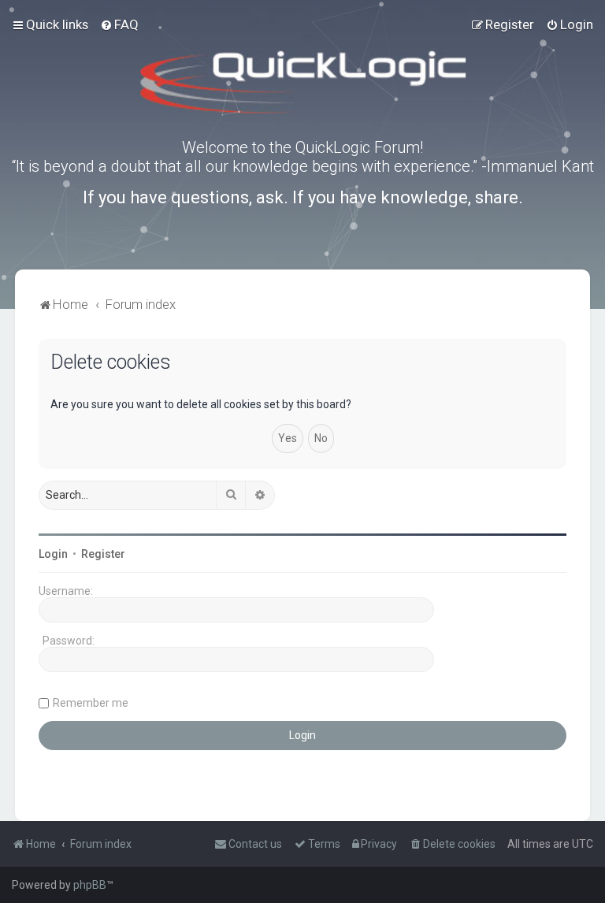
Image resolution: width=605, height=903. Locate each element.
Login (53, 554)
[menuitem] (119, 24)
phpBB (89, 885)
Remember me (90, 703)
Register (103, 554)
